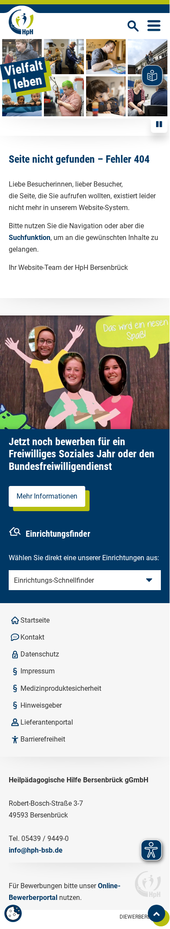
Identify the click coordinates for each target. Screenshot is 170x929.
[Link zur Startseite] (21, 23)
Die (136, 917)
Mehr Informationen (47, 496)
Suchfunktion (29, 237)
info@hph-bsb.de (36, 850)
